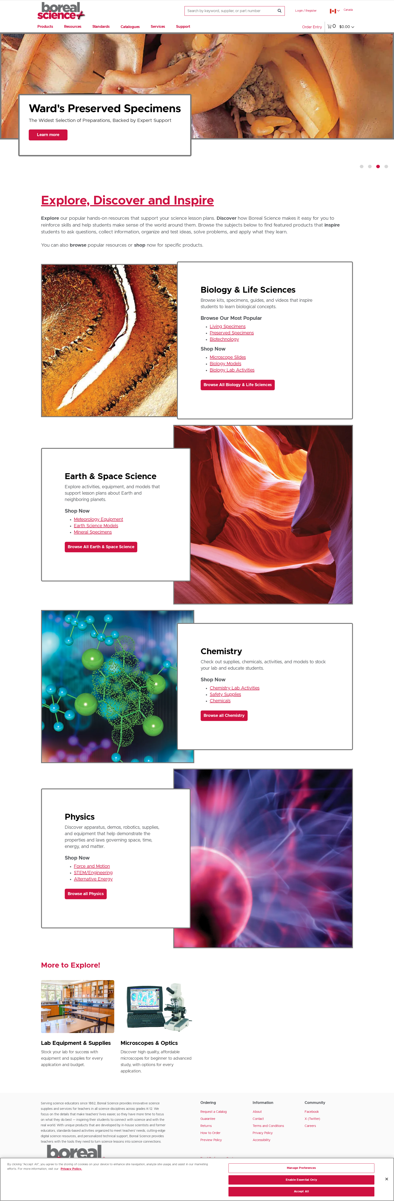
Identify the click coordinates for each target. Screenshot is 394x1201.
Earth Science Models (96, 526)
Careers (310, 1126)
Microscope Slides (228, 357)
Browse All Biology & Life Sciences (238, 385)
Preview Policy (211, 1140)
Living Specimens (228, 326)
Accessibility (261, 1140)
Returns (206, 1126)
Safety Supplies (225, 694)
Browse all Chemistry (224, 716)
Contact (258, 1119)
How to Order (210, 1133)
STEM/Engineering (93, 872)
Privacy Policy (263, 1133)
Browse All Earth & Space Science (101, 547)
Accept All (301, 1191)
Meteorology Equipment (98, 519)
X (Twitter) (312, 1119)
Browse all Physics (86, 894)
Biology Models (225, 364)
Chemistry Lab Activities (234, 688)
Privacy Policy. (71, 1168)
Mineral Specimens (93, 532)
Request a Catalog (213, 1111)
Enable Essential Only (301, 1179)
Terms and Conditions (268, 1126)
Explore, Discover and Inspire (127, 201)
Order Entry (312, 27)
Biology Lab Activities (232, 370)
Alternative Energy (93, 879)
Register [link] (311, 10)
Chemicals (220, 701)
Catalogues (130, 27)
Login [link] (299, 10)
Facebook (312, 1111)
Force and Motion (92, 866)
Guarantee (207, 1119)
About (257, 1111)
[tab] (361, 166)
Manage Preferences (301, 1168)
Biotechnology (224, 339)
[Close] (387, 1179)
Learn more (48, 146)
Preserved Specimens (232, 333)
